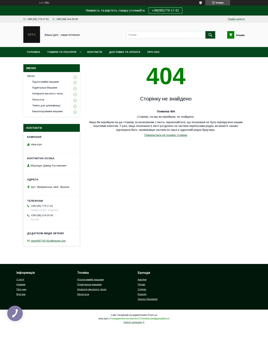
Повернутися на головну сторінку (165, 135)
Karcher (142, 279)
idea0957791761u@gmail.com (48, 240)
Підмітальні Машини (44, 87)
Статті (20, 279)
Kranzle (142, 294)
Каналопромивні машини (47, 111)
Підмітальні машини (89, 284)
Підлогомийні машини (45, 81)
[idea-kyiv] (31, 41)
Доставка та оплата (124, 52)
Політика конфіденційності (155, 318)
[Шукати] (210, 35)
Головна (33, 52)
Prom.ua (152, 315)
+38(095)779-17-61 (165, 10)
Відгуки (21, 294)
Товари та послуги (61, 52)
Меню (31, 76)
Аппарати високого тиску (47, 93)
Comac (142, 289)
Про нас (153, 52)
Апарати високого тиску (92, 289)
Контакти (94, 52)
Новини (20, 284)
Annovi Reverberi (148, 299)
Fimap (141, 284)
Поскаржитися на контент (124, 318)
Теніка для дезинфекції (46, 105)
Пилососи (38, 99)
